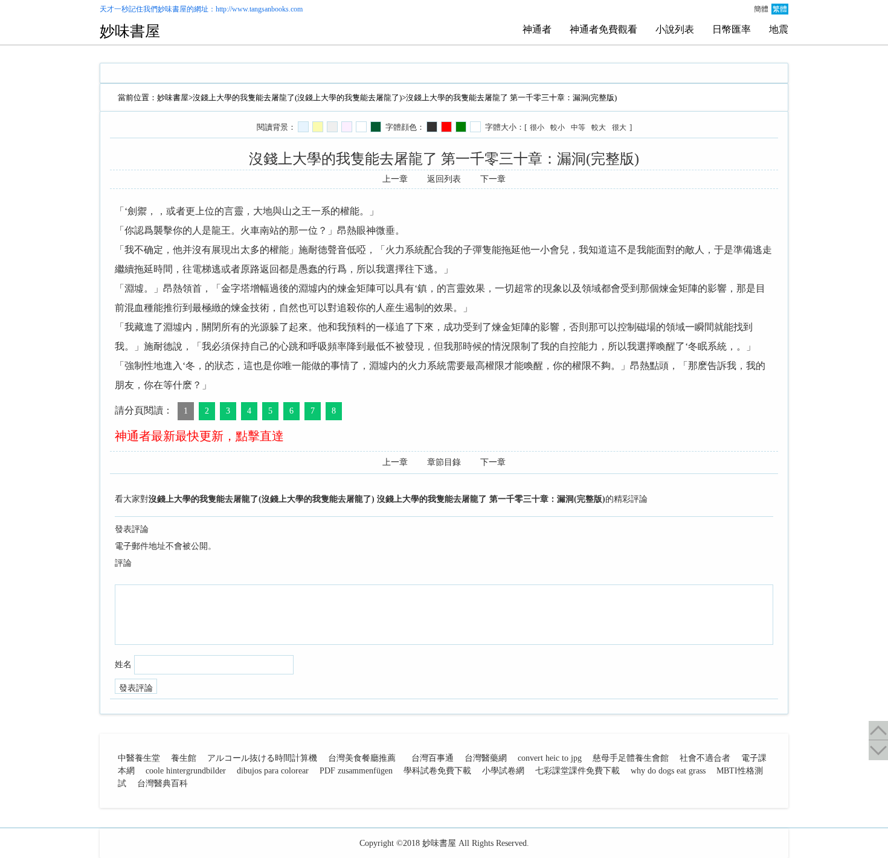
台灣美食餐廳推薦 (362, 758)
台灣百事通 (432, 758)
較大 (598, 127)
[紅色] (446, 126)
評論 (123, 563)
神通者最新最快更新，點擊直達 (199, 436)
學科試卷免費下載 (437, 770)
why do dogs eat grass (668, 770)
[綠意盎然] (375, 126)
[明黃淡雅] (317, 126)
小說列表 (674, 29)
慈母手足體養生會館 (631, 758)
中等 (578, 127)
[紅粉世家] (346, 126)
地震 (778, 29)
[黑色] (431, 126)
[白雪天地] (361, 126)
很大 (619, 127)
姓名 (123, 664)
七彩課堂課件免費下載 (577, 770)
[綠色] (460, 126)
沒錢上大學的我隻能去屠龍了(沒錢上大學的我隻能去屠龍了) (297, 97)
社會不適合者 (705, 758)
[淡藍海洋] (303, 126)
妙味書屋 (172, 9)
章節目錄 (444, 462)
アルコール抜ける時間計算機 (262, 758)
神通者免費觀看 (603, 29)
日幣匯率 (731, 29)
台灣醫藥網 (486, 758)
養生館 (183, 758)
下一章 (493, 179)
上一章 (395, 179)
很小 (537, 127)
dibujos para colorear (273, 770)
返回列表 (444, 179)
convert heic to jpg (550, 758)
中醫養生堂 (139, 758)
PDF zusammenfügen (356, 770)
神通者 (537, 29)
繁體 (780, 9)
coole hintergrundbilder (186, 770)
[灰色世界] (332, 126)
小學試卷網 (503, 770)
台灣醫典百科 (162, 783)
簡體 (761, 9)
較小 (557, 127)
